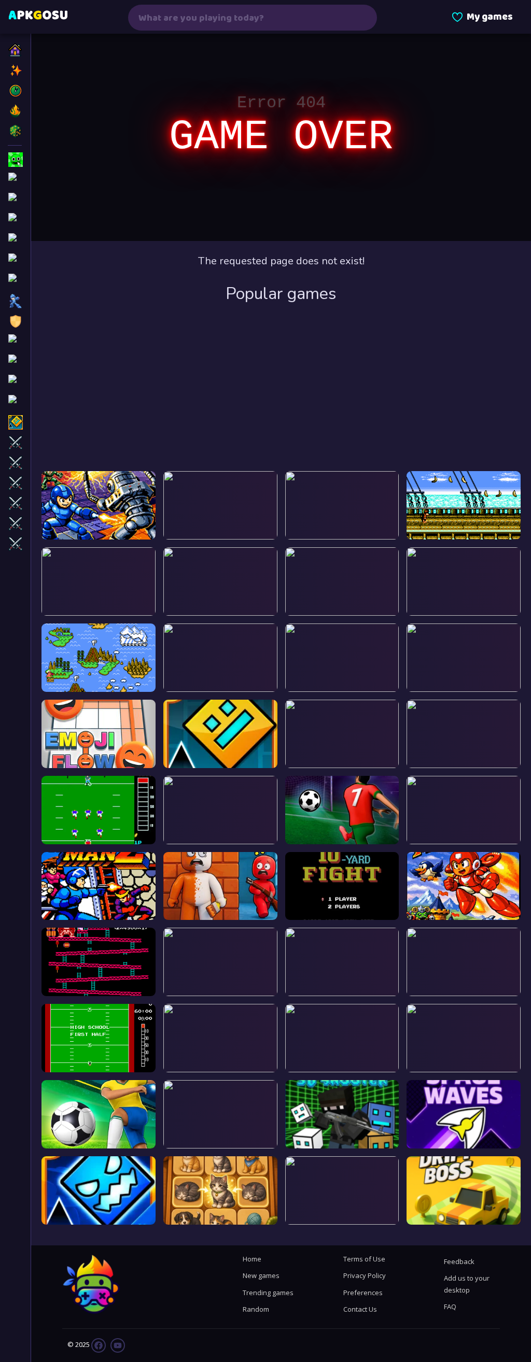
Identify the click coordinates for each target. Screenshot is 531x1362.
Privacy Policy (364, 1275)
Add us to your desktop (467, 1283)
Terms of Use (364, 1259)
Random (256, 1309)
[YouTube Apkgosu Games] (117, 1344)
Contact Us (360, 1309)
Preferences (363, 1292)
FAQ (450, 1306)
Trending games (268, 1292)
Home (252, 1259)
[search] (362, 17)
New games (261, 1275)
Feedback (459, 1261)
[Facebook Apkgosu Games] (98, 1344)
